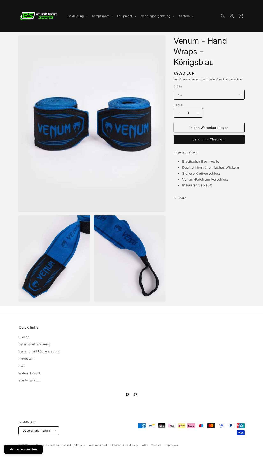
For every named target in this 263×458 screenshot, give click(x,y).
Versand (197, 79)
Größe (178, 86)
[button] (77, 16)
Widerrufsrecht (29, 373)
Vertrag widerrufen (23, 449)
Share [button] (182, 198)
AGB (21, 366)
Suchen (23, 337)
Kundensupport (29, 380)
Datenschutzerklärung (34, 344)
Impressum (26, 358)
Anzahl (178, 104)
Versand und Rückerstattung (39, 351)
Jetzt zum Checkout (209, 139)
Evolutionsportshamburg (44, 445)
